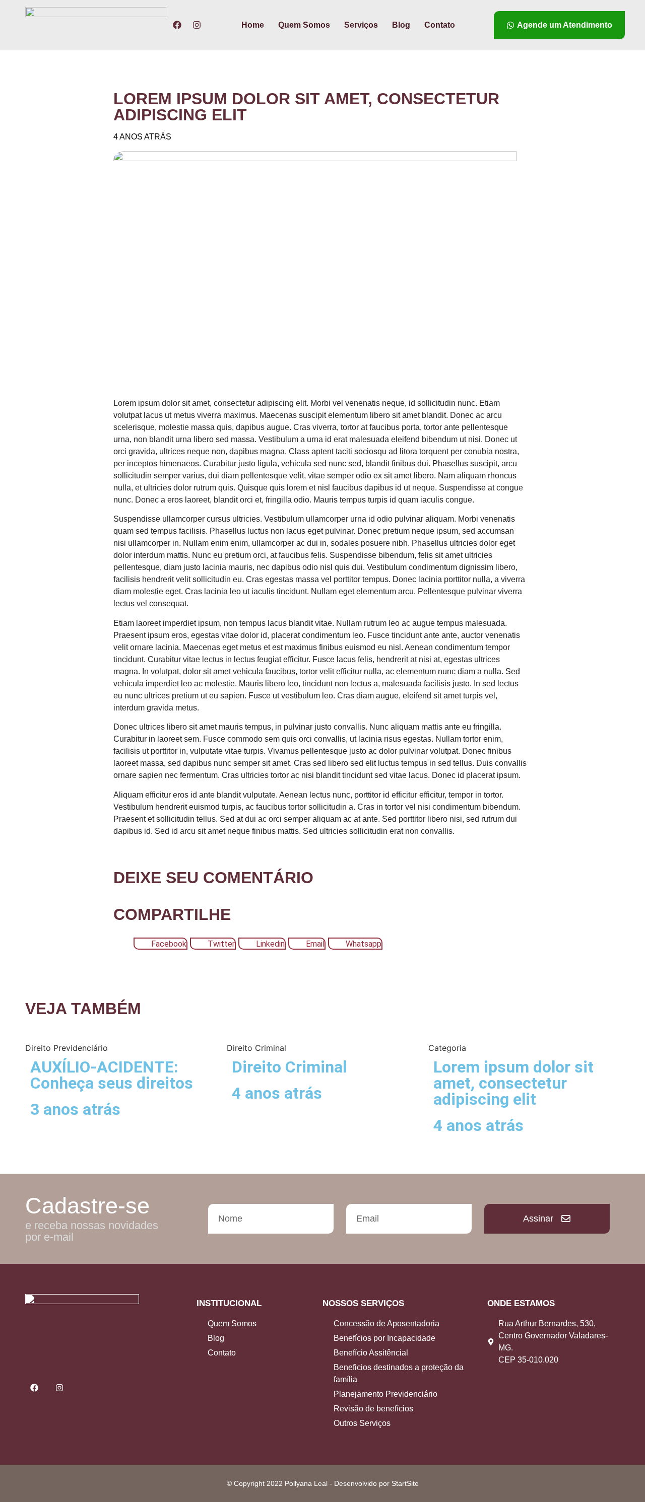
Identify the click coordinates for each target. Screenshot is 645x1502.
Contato (439, 25)
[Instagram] (196, 25)
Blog (401, 25)
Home (252, 25)
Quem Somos (304, 25)
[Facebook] (177, 25)
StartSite (405, 1483)
